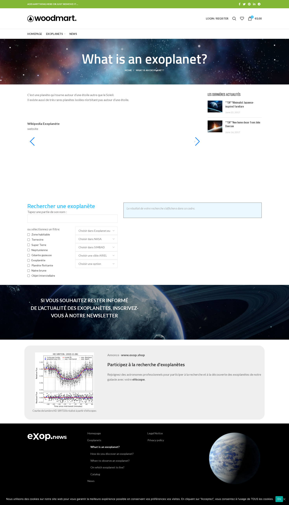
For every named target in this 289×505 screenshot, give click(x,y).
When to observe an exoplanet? (110, 460)
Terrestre (37, 239)
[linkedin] (254, 4)
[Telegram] (259, 4)
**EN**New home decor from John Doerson (242, 124)
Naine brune (38, 270)
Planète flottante (42, 265)
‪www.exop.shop (133, 355)
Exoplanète (38, 260)
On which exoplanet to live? (107, 467)
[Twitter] (244, 4)
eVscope (138, 379)
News (91, 481)
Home (128, 70)
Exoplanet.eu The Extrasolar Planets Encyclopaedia (64, 123)
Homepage (94, 433)
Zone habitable (40, 234)
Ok (279, 498)
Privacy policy (155, 440)
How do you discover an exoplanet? (112, 453)
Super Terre (38, 244)
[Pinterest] (249, 4)
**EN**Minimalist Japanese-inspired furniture (239, 104)
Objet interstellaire (43, 275)
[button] (32, 141)
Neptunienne (39, 250)
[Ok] (284, 499)
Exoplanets (94, 440)
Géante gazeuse (41, 255)
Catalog (95, 474)
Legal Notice (155, 433)
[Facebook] (239, 4)
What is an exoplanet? (105, 446)
